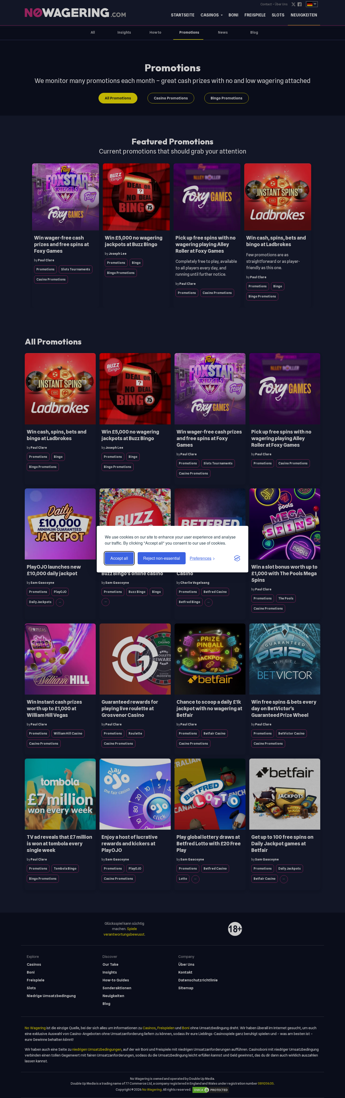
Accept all (119, 558)
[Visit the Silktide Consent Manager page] (237, 558)
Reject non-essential (161, 558)
